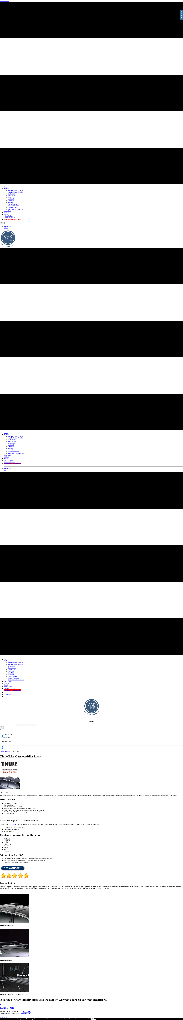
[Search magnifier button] (2, 727)
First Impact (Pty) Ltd (24, 1013)
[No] (95, 1019)
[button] (4, 1017)
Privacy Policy (27, 1012)
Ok (92, 1019)
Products (7, 752)
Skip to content (4, 1)
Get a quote (12, 824)
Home (2, 752)
